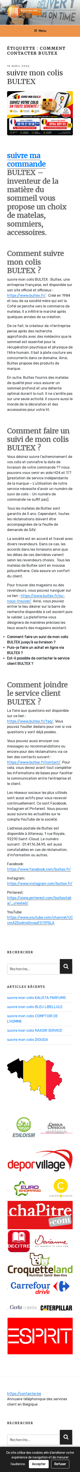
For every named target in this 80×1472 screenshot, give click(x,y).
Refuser (60, 1464)
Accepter (39, 1464)
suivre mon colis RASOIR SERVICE (34, 1030)
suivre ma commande (26, 160)
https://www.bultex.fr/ (26, 295)
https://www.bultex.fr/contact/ (33, 762)
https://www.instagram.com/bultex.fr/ (39, 883)
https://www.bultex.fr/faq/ (30, 721)
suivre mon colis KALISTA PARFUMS (36, 998)
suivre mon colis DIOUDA (27, 1040)
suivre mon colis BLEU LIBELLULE (34, 1007)
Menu (42, 31)
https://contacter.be (24, 1394)
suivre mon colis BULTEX (35, 77)
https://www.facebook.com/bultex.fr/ (39, 869)
